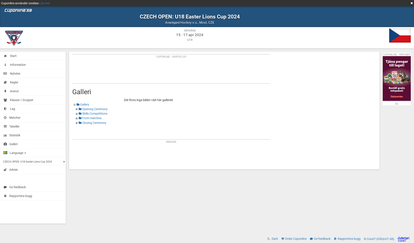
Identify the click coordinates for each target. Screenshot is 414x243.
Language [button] (17, 153)
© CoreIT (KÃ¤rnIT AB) (379, 239)
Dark (274, 238)
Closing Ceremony (94, 123)
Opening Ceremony (95, 109)
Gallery (84, 104)
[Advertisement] (201, 68)
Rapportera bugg (20, 196)
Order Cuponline (296, 238)
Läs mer (44, 3)
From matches (92, 118)
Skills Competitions (94, 113)
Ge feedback (17, 187)
